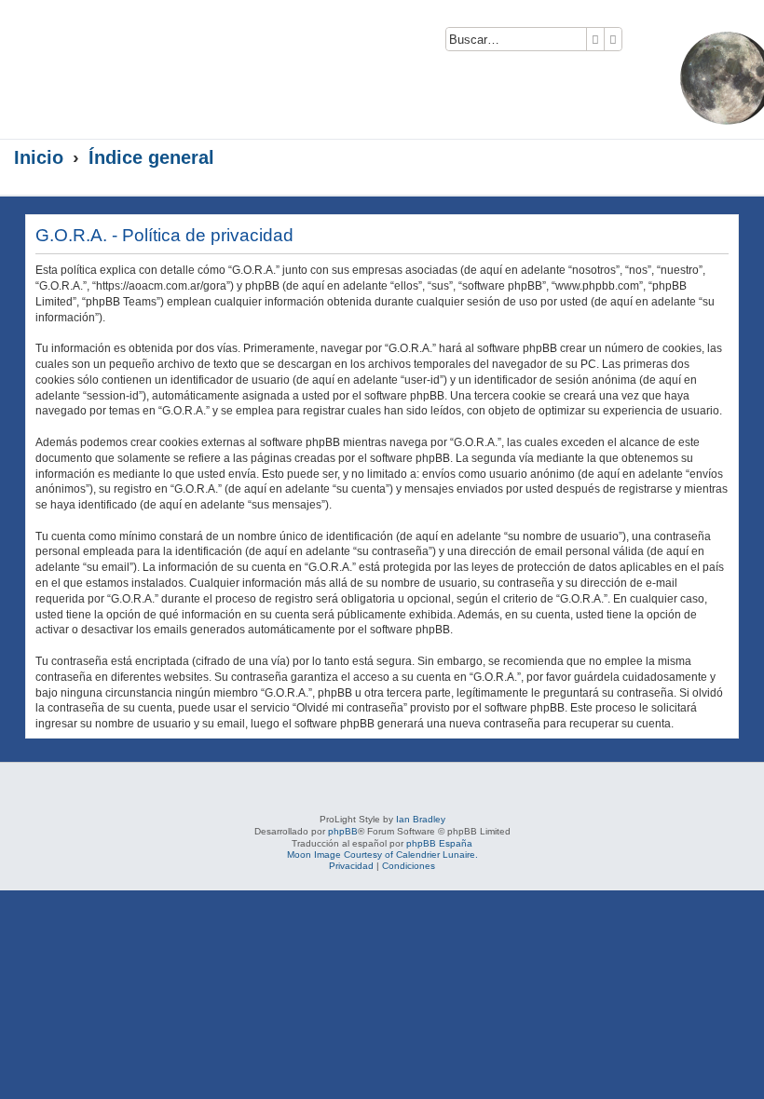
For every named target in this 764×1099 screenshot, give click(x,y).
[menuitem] (641, 43)
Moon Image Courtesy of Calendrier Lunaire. (382, 854)
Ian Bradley (420, 819)
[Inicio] (181, 62)
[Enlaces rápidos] (727, 158)
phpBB (343, 831)
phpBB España (439, 843)
